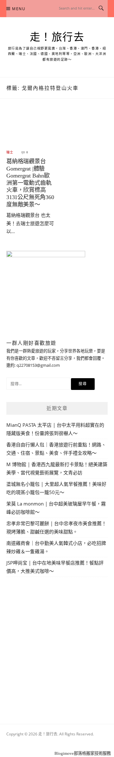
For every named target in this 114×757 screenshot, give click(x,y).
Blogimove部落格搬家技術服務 (82, 753)
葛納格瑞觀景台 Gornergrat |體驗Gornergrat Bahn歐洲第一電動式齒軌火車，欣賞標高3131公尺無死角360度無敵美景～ (30, 183)
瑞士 (9, 152)
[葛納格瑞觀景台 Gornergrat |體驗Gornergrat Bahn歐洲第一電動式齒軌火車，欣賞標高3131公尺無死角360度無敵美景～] (30, 128)
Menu (18, 8)
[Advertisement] (57, 643)
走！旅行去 (57, 37)
